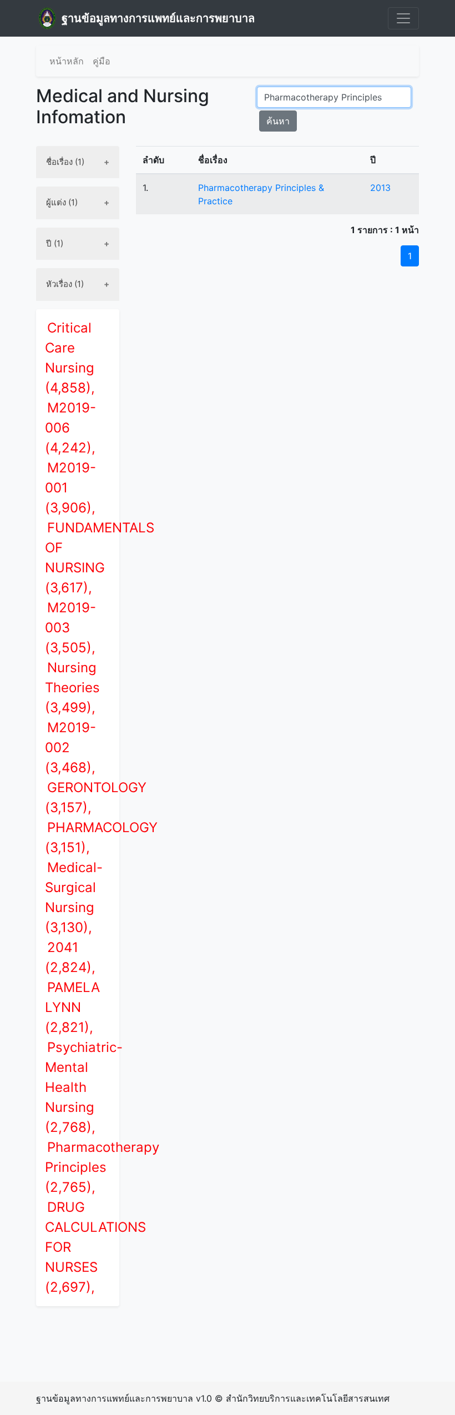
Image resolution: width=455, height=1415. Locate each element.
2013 (380, 187)
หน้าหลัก (66, 61)
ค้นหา (278, 121)
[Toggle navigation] (403, 18)
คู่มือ (101, 61)
